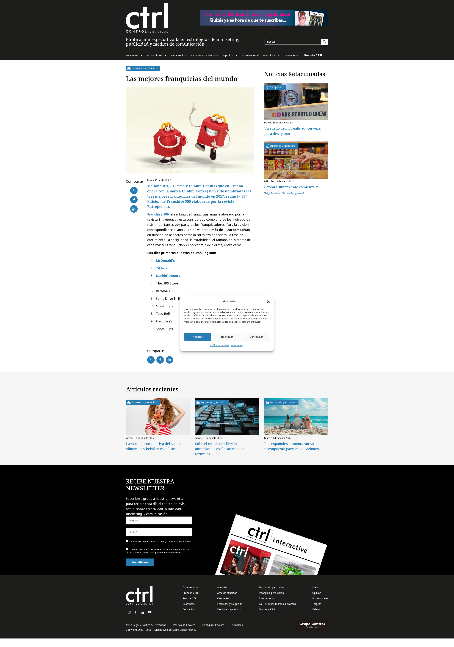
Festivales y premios (229, 609)
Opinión (316, 593)
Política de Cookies (219, 345)
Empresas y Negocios (229, 603)
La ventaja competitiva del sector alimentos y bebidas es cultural (153, 446)
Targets (316, 603)
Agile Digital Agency (184, 629)
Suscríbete (189, 603)
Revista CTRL (190, 598)
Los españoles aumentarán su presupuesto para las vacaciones (291, 446)
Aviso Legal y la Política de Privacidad (171, 541)
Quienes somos (192, 587)
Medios (316, 587)
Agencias (222, 587)
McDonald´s (165, 260)
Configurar (256, 337)
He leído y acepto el (160, 541)
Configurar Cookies (213, 625)
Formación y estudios (271, 587)
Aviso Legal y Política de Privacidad (146, 625)
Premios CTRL (191, 593)
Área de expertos (227, 593)
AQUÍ (241, 315)
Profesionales (320, 598)
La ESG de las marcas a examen (277, 603)
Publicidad (237, 625)
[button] (268, 301)
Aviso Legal (237, 345)
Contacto (188, 609)
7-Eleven (162, 268)
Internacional (266, 598)
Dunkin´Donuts (168, 275)
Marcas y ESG (267, 609)
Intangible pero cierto (271, 593)
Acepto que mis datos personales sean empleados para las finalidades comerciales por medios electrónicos (158, 551)
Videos (316, 609)
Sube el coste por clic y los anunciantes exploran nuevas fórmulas (219, 448)
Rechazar (227, 337)
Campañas (223, 598)
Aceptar (198, 337)
